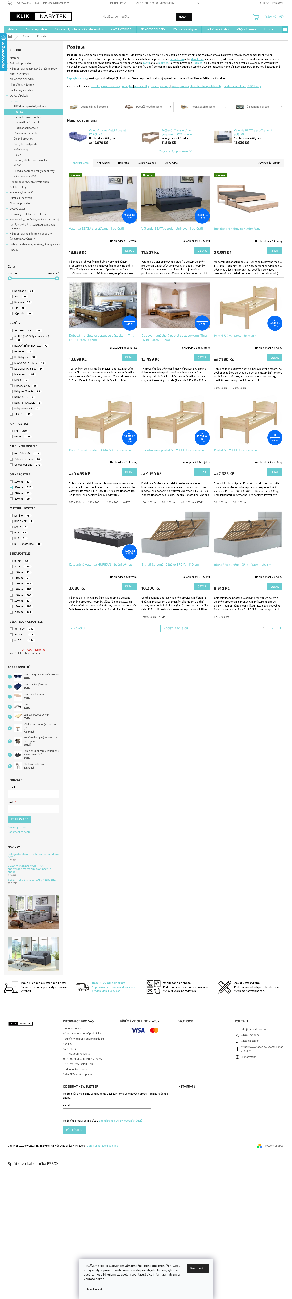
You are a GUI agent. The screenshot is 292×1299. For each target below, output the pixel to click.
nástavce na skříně (235, 86)
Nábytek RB (24, 397)
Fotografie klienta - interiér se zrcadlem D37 (33, 855)
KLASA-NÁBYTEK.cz (29, 363)
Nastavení (94, 1289)
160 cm (22, 595)
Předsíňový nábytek (22, 85)
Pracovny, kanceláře (22, 193)
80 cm (21, 561)
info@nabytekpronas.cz (255, 1029)
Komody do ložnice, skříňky (30, 160)
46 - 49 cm (23, 635)
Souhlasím (198, 1268)
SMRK (20, 527)
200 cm (22, 487)
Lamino (22, 516)
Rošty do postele (20, 63)
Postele (18, 112)
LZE (20, 431)
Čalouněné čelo (27, 459)
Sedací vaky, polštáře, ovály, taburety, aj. (35, 220)
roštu (146, 63)
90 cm (22, 567)
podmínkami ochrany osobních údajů (120, 1121)
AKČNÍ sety (254, 86)
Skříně (17, 166)
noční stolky (141, 86)
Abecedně (171, 163)
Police (17, 155)
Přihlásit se (19, 819)
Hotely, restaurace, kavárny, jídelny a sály (35, 244)
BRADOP (22, 352)
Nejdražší (123, 163)
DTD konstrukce (27, 544)
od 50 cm (23, 640)
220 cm (22, 499)
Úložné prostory (23, 139)
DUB (20, 538)
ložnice (198, 63)
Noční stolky (21, 150)
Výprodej (22, 314)
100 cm (22, 572)
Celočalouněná (27, 465)
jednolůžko (177, 59)
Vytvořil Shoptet (274, 1146)
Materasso (24, 374)
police (155, 86)
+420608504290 (250, 1041)
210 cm (22, 493)
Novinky (67, 1044)
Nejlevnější (103, 163)
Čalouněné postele (26, 133)
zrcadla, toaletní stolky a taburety (200, 86)
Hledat (184, 16)
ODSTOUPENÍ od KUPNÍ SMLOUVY (82, 1059)
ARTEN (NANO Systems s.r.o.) (32, 338)
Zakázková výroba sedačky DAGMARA (32, 880)
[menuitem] (13, 29)
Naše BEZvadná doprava (77, 1074)
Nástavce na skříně (25, 177)
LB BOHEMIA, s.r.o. (28, 369)
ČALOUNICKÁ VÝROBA (22, 239)
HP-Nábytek (24, 357)
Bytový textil (17, 209)
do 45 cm (23, 629)
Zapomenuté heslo (19, 832)
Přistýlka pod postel (26, 144)
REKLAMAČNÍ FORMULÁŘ (77, 1054)
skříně (176, 86)
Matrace (15, 58)
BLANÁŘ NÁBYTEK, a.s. (30, 346)
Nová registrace (17, 827)
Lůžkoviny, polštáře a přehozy (28, 214)
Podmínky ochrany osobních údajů (83, 1039)
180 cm (22, 606)
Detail (129, 250)
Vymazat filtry (31, 650)
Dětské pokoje (18, 187)
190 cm (22, 482)
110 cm (21, 578)
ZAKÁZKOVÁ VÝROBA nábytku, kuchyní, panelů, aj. (33, 226)
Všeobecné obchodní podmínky (155, 3)
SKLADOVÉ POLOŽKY (22, 79)
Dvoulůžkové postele (27, 123)
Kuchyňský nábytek (21, 90)
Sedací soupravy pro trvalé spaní (29, 182)
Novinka (22, 302)
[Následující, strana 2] (272, 628)
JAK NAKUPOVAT (119, 3)
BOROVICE (23, 521)
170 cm (22, 601)
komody (165, 86)
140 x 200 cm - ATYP (118, 502)
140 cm (22, 589)
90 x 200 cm (221, 388)
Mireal (20, 380)
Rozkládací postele (26, 128)
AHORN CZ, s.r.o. (27, 331)
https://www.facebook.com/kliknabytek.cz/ (262, 1049)
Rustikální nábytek (21, 198)
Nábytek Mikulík (27, 391)
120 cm (22, 584)
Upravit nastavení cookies (102, 1146)
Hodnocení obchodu (75, 1069)
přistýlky (127, 86)
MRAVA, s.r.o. (25, 386)
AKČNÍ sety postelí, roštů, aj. (31, 106)
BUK (20, 533)
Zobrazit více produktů (173, 151)
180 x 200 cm (95, 502)
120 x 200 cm (239, 388)
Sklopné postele (20, 203)
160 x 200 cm (76, 502)
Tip (19, 308)
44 (280, 628)
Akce (20, 297)
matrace (163, 63)
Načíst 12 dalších (176, 628)
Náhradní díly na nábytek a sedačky (31, 234)
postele (95, 86)
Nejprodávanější (147, 163)
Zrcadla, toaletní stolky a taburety (34, 171)
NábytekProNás (26, 409)
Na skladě (23, 291)
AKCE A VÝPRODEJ (20, 74)
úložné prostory (110, 86)
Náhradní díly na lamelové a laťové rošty (34, 69)
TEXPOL (22, 414)
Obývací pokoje (19, 96)
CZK (262, 3)
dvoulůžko (197, 59)
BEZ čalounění (26, 454)
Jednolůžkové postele (28, 117)
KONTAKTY (69, 1049)
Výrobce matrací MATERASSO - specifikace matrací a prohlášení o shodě (29, 868)
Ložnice (14, 101)
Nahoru (79, 628)
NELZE (22, 437)
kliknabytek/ (248, 1057)
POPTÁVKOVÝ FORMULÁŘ (78, 1064)
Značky (14, 250)
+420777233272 (250, 1035)
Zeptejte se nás (76, 78)
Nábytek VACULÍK (27, 403)
